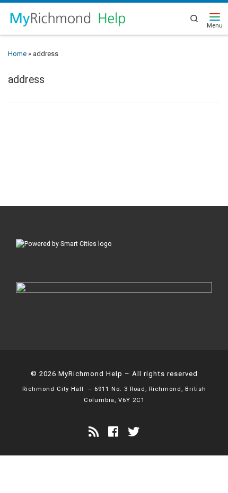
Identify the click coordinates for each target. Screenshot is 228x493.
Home (17, 54)
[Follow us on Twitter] (133, 432)
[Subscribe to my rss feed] (94, 432)
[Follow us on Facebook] (113, 432)
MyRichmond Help (90, 374)
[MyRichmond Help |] (67, 17)
